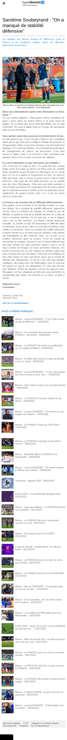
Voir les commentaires (15, 303)
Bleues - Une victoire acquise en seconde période (40, 385)
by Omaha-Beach (40, 725)
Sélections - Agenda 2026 (28, 480)
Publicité (23, 725)
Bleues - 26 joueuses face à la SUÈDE (34, 533)
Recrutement (9, 725)
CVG (26, 723)
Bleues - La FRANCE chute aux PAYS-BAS (37, 424)
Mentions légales (11, 723)
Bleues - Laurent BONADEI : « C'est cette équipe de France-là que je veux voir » (40, 373)
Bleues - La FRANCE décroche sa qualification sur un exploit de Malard (39, 346)
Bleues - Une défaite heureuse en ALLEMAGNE (39, 573)
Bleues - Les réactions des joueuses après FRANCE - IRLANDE (36, 333)
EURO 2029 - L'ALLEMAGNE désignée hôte (37, 494)
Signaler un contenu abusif (45, 723)
